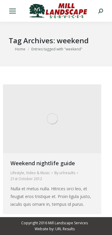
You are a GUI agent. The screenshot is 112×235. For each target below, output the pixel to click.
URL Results (65, 228)
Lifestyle (17, 172)
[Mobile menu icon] (12, 11)
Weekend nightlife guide (42, 163)
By (64, 172)
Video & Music (38, 172)
